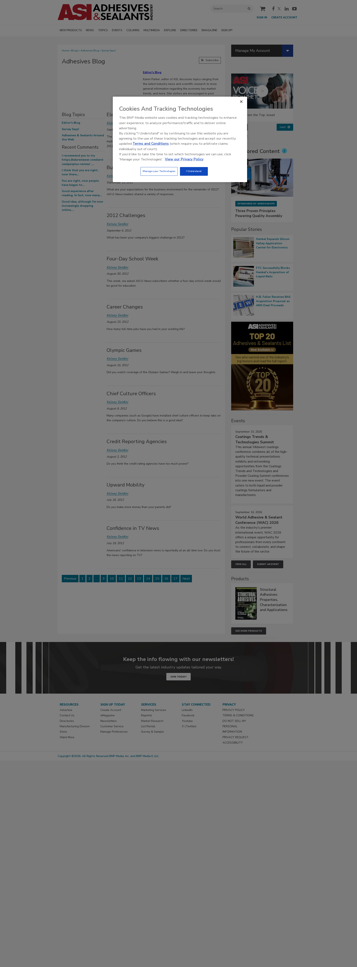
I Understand (194, 171)
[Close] (241, 101)
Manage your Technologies (159, 171)
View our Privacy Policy (184, 159)
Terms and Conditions (151, 143)
